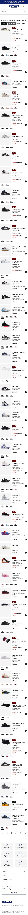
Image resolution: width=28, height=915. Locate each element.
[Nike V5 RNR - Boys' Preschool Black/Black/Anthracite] (7, 347)
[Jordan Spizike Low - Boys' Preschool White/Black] (11, 55)
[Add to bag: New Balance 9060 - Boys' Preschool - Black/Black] (26, 731)
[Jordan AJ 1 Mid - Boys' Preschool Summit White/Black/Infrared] (7, 456)
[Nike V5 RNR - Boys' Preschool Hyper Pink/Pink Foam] (15, 347)
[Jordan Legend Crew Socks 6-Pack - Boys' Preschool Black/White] (11, 756)
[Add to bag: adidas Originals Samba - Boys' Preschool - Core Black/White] (26, 238)
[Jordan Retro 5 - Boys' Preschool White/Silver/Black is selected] (2, 506)
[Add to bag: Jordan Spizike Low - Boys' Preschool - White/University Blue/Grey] (26, 313)
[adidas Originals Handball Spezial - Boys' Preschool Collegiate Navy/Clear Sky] (7, 778)
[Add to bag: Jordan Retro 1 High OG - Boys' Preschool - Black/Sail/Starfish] (26, 568)
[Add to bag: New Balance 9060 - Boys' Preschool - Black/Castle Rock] (26, 125)
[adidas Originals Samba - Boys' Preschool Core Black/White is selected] (2, 241)
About (4, 871)
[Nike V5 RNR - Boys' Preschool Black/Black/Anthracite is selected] (2, 489)
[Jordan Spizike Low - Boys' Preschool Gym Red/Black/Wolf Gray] (15, 55)
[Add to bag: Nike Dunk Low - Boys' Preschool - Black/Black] (26, 72)
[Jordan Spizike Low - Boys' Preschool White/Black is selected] (2, 220)
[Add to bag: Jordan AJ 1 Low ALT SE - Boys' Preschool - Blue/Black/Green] (26, 87)
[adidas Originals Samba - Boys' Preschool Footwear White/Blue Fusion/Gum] (7, 241)
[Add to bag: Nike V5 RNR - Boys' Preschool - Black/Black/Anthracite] (26, 486)
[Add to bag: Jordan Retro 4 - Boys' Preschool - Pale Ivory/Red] (26, 681)
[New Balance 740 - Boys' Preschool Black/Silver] (7, 147)
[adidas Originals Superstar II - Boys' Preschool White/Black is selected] (2, 276)
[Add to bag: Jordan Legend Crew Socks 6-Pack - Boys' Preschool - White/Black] (26, 753)
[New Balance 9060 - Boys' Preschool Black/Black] (7, 128)
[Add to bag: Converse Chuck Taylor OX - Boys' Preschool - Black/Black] (26, 615)
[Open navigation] (3, 6)
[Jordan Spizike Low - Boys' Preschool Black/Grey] (11, 220)
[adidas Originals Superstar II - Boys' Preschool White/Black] (7, 276)
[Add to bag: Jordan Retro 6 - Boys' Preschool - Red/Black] (26, 330)
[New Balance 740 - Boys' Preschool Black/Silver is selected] (2, 439)
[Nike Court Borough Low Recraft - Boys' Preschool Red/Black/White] (7, 828)
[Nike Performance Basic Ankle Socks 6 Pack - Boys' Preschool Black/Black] (7, 381)
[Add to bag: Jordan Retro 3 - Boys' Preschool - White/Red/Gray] (26, 420)
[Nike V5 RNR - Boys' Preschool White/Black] (7, 489)
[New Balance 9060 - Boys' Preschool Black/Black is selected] (2, 734)
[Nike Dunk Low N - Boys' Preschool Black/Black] (7, 396)
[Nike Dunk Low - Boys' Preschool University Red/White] (7, 76)
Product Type (20, 23)
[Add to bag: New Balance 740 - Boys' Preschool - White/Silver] (26, 143)
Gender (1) (11, 23)
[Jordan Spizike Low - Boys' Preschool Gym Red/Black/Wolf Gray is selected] (2, 525)
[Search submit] (25, 11)
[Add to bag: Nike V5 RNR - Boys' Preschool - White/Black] (26, 343)
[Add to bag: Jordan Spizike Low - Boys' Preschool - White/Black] (26, 217)
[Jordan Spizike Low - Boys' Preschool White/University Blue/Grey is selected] (2, 317)
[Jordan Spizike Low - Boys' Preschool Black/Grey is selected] (2, 55)
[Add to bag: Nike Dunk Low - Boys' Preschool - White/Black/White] (26, 164)
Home (2, 17)
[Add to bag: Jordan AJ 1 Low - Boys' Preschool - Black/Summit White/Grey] (26, 289)
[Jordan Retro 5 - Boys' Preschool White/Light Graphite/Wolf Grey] (11, 202)
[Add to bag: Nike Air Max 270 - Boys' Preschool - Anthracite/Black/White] (26, 302)
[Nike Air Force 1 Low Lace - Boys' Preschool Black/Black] (7, 668)
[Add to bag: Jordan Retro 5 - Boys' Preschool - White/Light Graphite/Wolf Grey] (26, 793)
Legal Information (7, 879)
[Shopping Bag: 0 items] (25, 6)
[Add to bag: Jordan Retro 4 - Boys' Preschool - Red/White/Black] (26, 104)
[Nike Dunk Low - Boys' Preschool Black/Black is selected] (2, 76)
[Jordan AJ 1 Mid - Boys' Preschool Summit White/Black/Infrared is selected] (2, 185)
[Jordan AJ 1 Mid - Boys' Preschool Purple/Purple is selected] (2, 456)
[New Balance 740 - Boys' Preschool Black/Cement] (11, 147)
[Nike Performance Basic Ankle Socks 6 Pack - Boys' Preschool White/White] (7, 718)
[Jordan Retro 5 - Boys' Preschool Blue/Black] (7, 506)
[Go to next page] (21, 833)
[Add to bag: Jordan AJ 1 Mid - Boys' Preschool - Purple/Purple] (26, 452)
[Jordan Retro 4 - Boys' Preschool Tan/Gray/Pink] (11, 108)
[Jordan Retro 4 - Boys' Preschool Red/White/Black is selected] (2, 108)
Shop (4, 875)
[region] (14, 2)
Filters (4, 23)
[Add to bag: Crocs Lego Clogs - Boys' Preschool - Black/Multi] (26, 698)
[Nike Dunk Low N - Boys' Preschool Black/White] (7, 632)
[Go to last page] (26, 833)
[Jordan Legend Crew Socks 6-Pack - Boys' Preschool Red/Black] (7, 756)
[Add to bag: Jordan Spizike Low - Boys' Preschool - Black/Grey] (26, 51)
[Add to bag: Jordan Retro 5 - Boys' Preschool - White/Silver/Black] (26, 503)
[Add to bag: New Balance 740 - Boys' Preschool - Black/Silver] (26, 435)
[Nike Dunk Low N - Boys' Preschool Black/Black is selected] (2, 632)
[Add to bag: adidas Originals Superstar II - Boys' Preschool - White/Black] (26, 272)
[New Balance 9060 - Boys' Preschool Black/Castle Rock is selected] (2, 128)
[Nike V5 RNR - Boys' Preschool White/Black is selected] (2, 347)
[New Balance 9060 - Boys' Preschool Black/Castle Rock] (7, 734)
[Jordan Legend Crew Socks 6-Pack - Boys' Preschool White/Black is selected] (2, 756)
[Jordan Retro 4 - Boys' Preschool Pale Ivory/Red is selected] (2, 684)
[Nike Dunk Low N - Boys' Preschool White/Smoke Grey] (11, 396)
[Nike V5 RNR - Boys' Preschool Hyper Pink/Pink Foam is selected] (2, 584)
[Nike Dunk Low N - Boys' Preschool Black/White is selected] (2, 396)
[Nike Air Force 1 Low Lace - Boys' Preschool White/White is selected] (2, 668)
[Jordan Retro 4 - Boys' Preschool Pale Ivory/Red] (7, 108)
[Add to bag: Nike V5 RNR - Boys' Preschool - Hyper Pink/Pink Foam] (26, 581)
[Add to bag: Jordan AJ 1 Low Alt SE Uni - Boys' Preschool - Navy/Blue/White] (26, 361)
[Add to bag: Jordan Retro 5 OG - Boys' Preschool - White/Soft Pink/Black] (26, 473)
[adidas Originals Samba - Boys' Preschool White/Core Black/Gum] (11, 241)
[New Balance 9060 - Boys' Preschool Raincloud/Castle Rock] (11, 128)
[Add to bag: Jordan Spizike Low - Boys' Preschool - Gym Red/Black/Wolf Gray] (26, 521)
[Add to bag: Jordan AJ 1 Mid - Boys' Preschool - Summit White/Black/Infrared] (26, 181)
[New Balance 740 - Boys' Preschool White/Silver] (11, 439)
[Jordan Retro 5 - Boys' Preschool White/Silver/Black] (7, 202)
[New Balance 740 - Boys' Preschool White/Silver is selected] (2, 147)
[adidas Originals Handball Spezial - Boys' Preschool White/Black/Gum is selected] (2, 778)
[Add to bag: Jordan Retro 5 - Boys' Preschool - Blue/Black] (26, 198)
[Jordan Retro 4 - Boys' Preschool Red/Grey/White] (15, 108)
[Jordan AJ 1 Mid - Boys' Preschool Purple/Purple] (7, 185)
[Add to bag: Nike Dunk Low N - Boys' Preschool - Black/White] (26, 392)
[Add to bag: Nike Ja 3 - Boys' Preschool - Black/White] (26, 553)
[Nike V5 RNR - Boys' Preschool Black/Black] (11, 347)
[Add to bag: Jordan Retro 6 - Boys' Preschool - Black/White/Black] (26, 407)
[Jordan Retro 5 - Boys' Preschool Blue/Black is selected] (2, 202)
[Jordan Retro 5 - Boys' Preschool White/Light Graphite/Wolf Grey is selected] (2, 796)
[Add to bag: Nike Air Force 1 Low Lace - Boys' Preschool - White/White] (26, 664)
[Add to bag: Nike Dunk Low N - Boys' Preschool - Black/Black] (26, 628)
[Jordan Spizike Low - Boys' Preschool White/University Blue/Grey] (7, 55)
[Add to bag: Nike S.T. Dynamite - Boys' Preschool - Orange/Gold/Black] (26, 810)
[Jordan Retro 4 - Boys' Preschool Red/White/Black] (7, 684)
